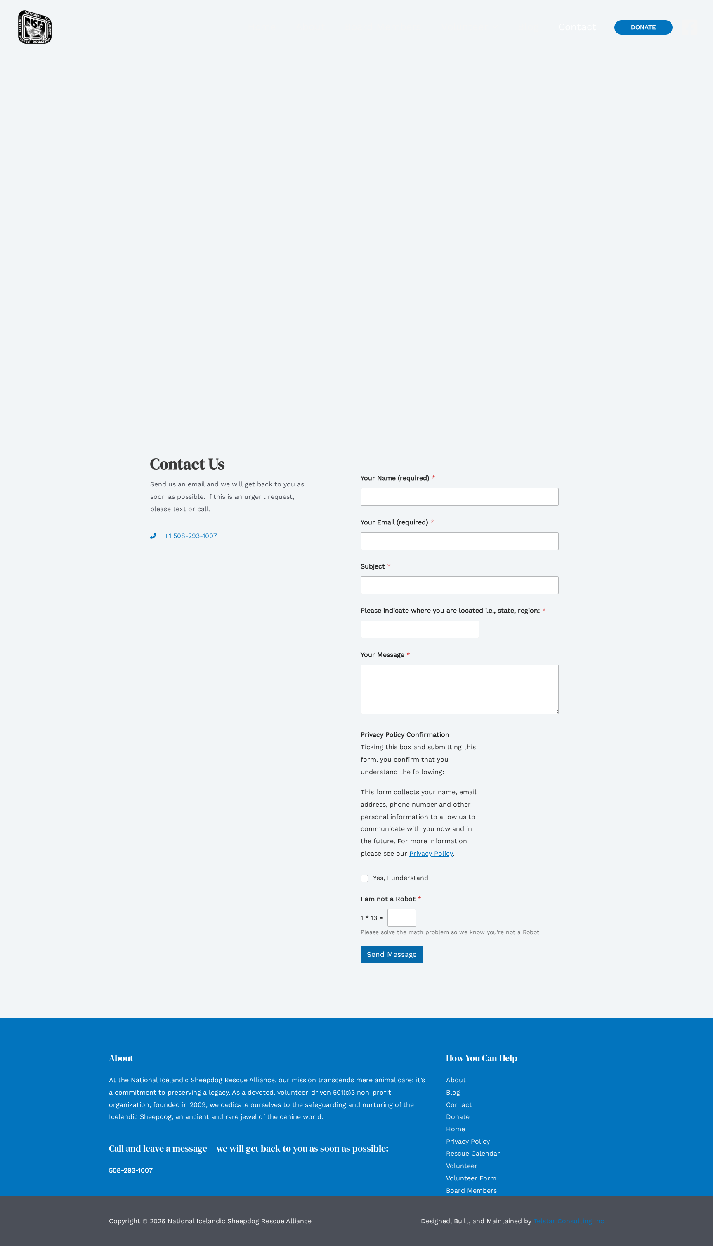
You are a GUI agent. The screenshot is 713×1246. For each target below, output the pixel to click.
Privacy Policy (431, 853)
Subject (376, 566)
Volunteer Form (471, 1178)
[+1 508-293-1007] (183, 536)
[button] (493, 27)
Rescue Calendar (473, 1153)
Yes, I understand (400, 878)
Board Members (471, 1190)
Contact (459, 1105)
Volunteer (461, 1166)
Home (455, 1129)
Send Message (392, 954)
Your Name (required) (398, 478)
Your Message (385, 654)
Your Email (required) (397, 522)
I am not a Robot (391, 899)
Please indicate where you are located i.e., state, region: (453, 610)
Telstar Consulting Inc (569, 1221)
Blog (453, 1092)
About (456, 1080)
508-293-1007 (131, 1170)
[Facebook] (690, 27)
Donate (458, 1117)
